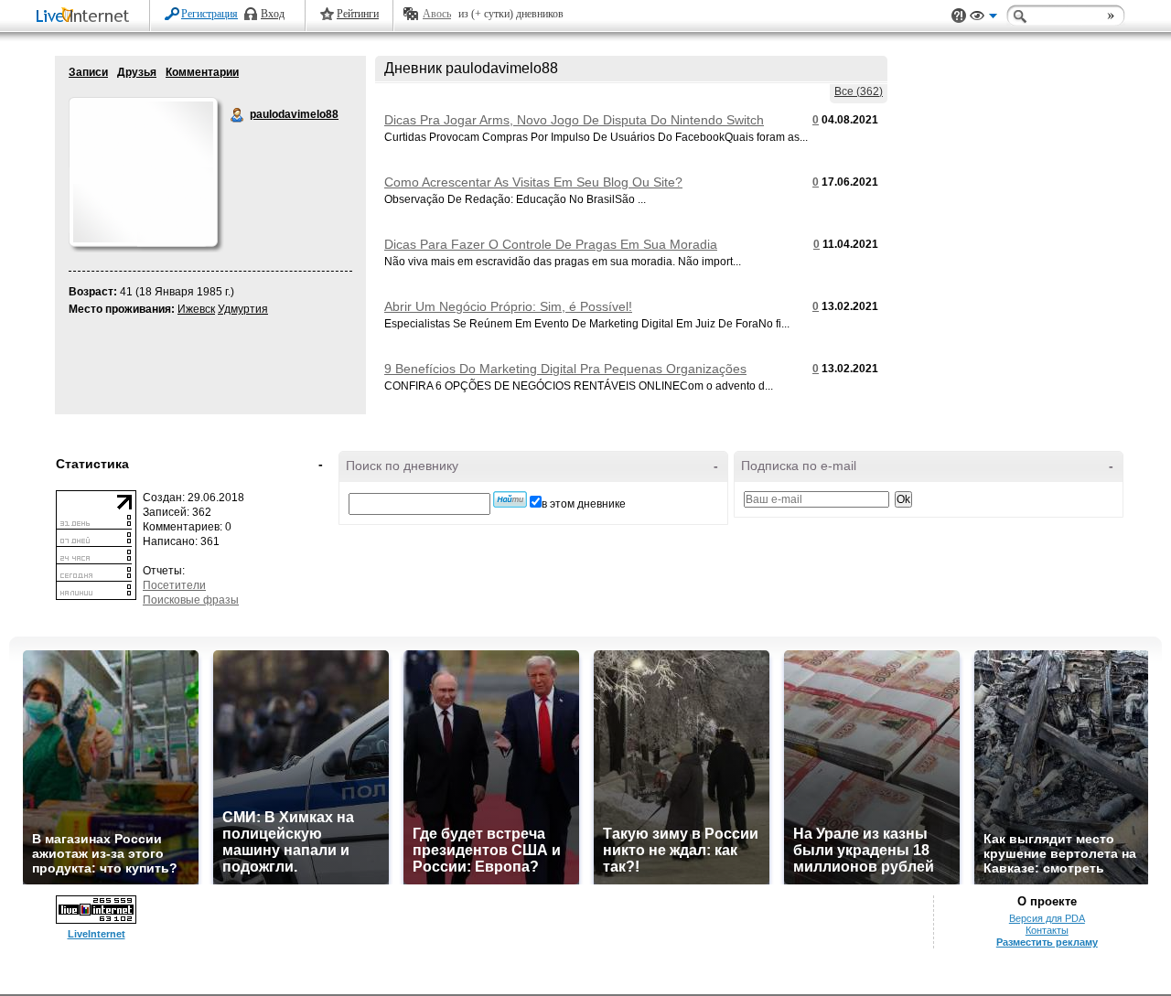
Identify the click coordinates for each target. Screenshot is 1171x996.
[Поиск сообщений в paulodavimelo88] (510, 499)
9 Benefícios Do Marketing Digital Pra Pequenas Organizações (565, 368)
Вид (983, 18)
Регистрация (209, 13)
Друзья (136, 72)
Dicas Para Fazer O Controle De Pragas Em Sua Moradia (550, 244)
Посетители (174, 585)
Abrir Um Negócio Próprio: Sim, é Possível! (508, 306)
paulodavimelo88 (238, 115)
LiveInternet (86, 17)
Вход (273, 13)
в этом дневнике (584, 504)
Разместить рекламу (1047, 942)
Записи (88, 72)
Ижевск (196, 309)
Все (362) (858, 91)
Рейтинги (358, 13)
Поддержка (958, 16)
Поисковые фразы (191, 600)
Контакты (1047, 930)
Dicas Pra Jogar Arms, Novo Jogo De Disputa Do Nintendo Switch (574, 119)
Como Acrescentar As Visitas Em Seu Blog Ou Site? (533, 182)
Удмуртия (243, 309)
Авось (437, 13)
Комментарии (202, 72)
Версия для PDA (1047, 918)
